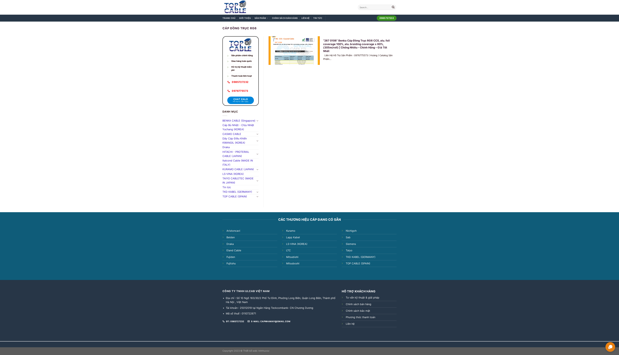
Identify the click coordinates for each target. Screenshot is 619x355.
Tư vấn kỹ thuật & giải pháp (362, 297)
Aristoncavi (233, 230)
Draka (226, 147)
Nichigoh (351, 230)
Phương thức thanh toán (360, 317)
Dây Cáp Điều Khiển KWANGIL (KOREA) (234, 140)
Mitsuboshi (292, 263)
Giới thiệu (245, 18)
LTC (288, 250)
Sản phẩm (260, 18)
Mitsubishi (292, 257)
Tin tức (317, 18)
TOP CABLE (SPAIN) (234, 196)
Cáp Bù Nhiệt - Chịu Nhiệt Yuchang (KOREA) (238, 127)
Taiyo (349, 250)
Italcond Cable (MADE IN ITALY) (237, 162)
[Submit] (393, 7)
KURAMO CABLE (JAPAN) (238, 169)
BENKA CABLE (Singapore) (238, 120)
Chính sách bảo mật (358, 310)
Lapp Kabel (293, 237)
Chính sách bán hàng (285, 18)
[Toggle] (257, 121)
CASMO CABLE (231, 134)
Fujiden (230, 257)
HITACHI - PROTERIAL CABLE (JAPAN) (235, 154)
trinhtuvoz (263, 350)
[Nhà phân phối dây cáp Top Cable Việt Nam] (243, 7)
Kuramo (290, 230)
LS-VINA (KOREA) (233, 173)
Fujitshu (231, 263)
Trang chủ (228, 18)
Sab (348, 237)
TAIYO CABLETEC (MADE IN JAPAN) (238, 180)
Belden (230, 237)
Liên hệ (305, 18)
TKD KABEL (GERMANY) (237, 191)
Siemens (351, 244)
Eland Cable (233, 250)
